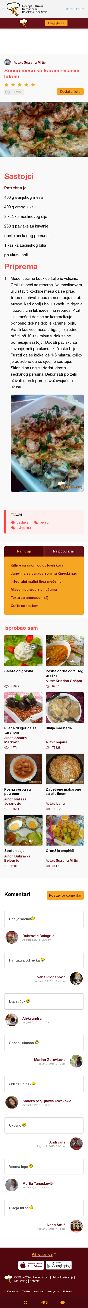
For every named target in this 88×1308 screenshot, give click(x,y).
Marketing (20, 1281)
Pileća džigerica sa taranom (23, 721)
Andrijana (57, 1142)
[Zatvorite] (3, 9)
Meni (44, 1302)
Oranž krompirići (65, 841)
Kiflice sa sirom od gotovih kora (37, 565)
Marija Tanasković (37, 1183)
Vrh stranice (42, 1254)
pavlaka (22, 522)
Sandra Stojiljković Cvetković (46, 1101)
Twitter (26, 1291)
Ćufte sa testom (24, 606)
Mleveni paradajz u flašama (34, 589)
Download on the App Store (31, 1265)
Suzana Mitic (35, 62)
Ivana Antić (56, 1225)
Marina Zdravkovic (50, 1060)
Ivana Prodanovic (51, 977)
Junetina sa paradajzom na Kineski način (44, 573)
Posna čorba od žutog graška (65, 661)
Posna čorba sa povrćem (23, 782)
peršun (45, 522)
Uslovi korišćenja (62, 1277)
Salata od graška (23, 661)
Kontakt (35, 1281)
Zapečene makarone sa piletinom (65, 782)
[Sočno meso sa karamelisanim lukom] (47, 443)
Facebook (13, 1291)
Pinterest (68, 1291)
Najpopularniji (64, 551)
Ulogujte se (56, 23)
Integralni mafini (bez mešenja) (37, 581)
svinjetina (24, 527)
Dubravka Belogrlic (38, 936)
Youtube (38, 1291)
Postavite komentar (65, 895)
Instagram (53, 1291)
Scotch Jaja (23, 841)
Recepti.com (8, 1279)
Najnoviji (24, 551)
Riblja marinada (65, 721)
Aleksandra (32, 1018)
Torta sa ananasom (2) (29, 597)
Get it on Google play (59, 1265)
